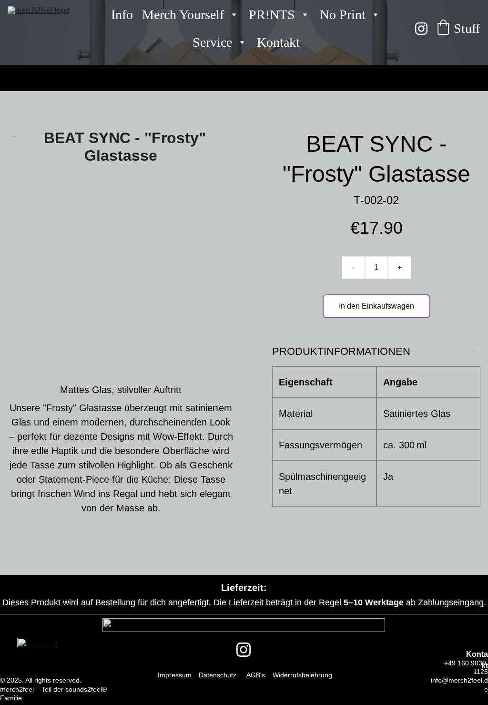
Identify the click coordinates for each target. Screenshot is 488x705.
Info (122, 14)
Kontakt (278, 42)
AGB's (255, 675)
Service (212, 42)
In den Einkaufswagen (376, 306)
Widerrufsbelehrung (302, 675)
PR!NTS (272, 14)
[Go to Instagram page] (421, 28)
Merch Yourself (183, 14)
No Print (343, 14)
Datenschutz (217, 675)
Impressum (175, 675)
